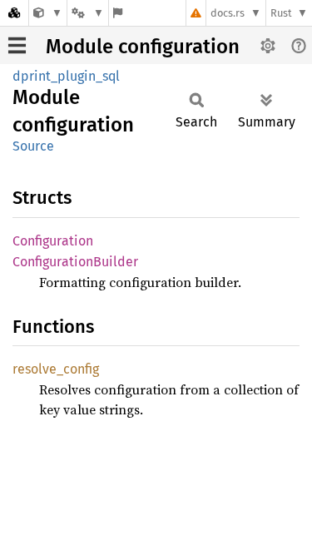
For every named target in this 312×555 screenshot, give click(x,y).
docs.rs (227, 13)
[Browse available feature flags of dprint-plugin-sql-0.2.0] (117, 13)
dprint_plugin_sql (66, 76)
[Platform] (87, 13)
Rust (281, 13)
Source (33, 146)
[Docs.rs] (14, 13)
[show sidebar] (17, 45)
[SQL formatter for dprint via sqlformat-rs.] (48, 13)
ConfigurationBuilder (75, 262)
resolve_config (55, 369)
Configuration (52, 241)
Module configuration (143, 46)
